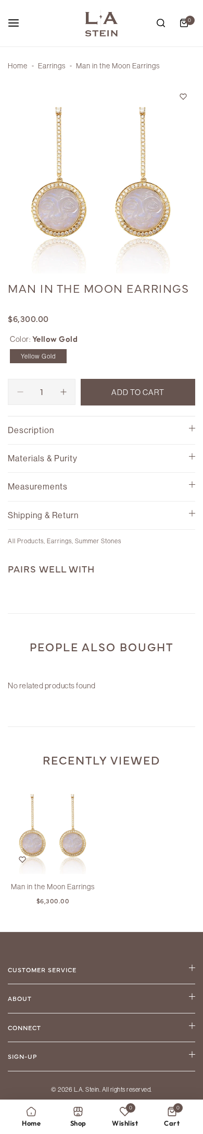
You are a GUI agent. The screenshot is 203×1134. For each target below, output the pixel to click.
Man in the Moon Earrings (53, 886)
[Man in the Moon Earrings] (53, 829)
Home (18, 65)
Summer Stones (98, 541)
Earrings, (61, 541)
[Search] (160, 22)
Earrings (52, 65)
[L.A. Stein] (101, 23)
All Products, (27, 541)
